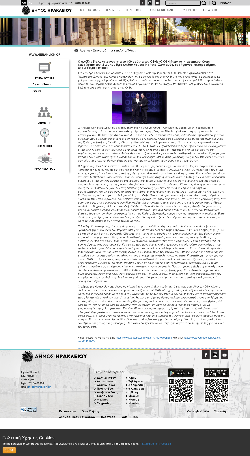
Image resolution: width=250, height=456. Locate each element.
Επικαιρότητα (103, 50)
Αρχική (85, 50)
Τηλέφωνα (135, 381)
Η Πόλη (133, 392)
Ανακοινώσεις (106, 381)
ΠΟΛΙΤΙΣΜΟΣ (134, 10)
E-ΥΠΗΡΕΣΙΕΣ (189, 10)
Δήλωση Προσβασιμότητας (77, 416)
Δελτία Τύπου (126, 50)
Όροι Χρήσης (90, 410)
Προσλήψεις (105, 388)
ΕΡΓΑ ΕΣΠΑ (210, 10)
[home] (49, 10)
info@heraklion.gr (39, 386)
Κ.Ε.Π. (132, 377)
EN (30, 3)
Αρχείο (37, 90)
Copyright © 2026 (198, 410)
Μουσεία (134, 403)
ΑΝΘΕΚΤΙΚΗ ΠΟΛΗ (161, 10)
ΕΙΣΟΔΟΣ (225, 3)
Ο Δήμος (102, 399)
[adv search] (213, 3)
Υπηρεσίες (104, 403)
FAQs (124, 416)
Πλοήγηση (108, 416)
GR (24, 3)
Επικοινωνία (67, 410)
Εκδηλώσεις (105, 396)
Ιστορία (133, 396)
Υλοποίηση (221, 410)
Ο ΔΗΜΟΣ (112, 10)
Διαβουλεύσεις (107, 392)
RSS (135, 416)
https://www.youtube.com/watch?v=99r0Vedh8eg (144, 337)
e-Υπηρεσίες (136, 385)
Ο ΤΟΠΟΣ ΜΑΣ (89, 10)
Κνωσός (133, 399)
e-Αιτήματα (136, 388)
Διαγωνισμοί (106, 385)
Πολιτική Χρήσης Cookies (155, 443)
